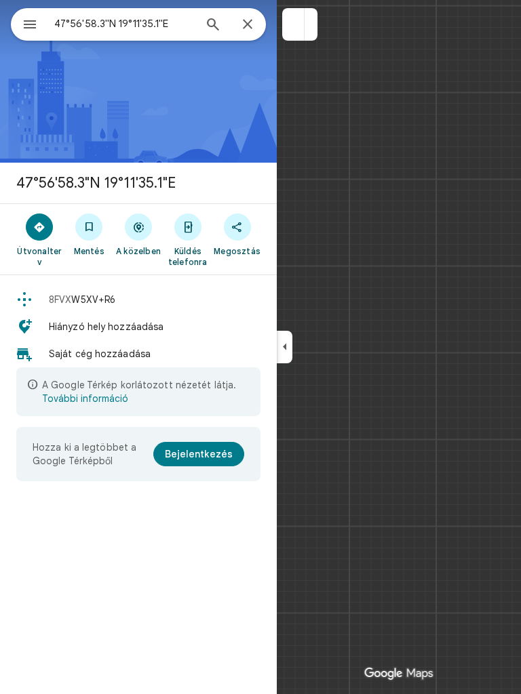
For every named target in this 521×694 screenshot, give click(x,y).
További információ (85, 398)
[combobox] (124, 24)
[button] (293, 24)
